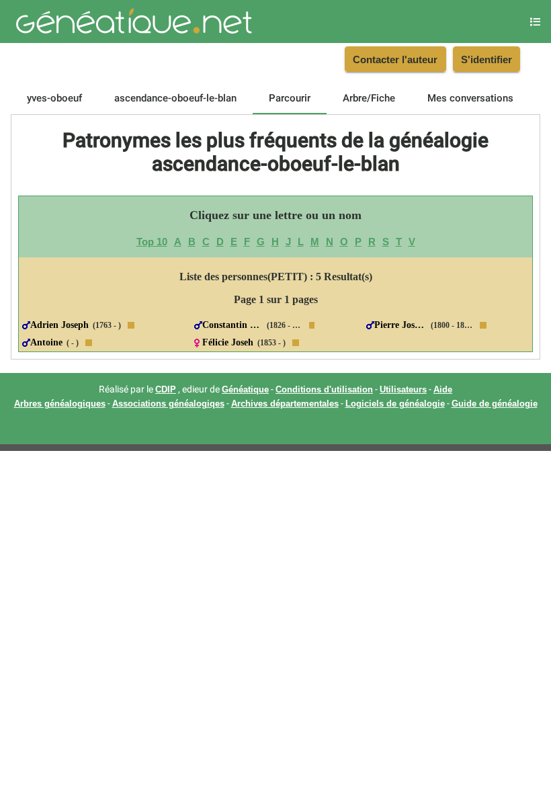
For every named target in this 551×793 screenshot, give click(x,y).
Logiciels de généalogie (395, 404)
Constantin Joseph (232, 325)
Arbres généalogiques (59, 404)
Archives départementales (285, 404)
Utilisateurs (403, 389)
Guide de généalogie (495, 404)
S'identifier (486, 59)
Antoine (46, 342)
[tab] (54, 98)
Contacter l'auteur (395, 59)
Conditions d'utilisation (324, 389)
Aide (442, 389)
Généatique (245, 389)
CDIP (165, 389)
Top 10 (151, 241)
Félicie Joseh (227, 342)
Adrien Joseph (59, 325)
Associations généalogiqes (168, 404)
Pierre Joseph (400, 325)
